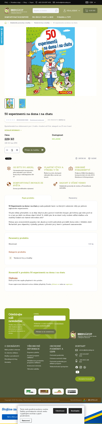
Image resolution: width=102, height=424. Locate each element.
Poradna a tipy (16, 2)
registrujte (69, 284)
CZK (91, 2)
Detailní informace (12, 130)
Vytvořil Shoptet (76, 400)
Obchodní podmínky (57, 355)
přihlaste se (55, 284)
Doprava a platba (33, 352)
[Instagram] (80, 366)
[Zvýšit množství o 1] (17, 150)
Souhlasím (75, 411)
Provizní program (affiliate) (33, 356)
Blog (25, 2)
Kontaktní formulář (85, 379)
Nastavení (26, 421)
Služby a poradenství (12, 356)
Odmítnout (60, 411)
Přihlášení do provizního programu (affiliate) (35, 362)
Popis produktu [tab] (28, 198)
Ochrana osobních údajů (58, 358)
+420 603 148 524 (84, 361)
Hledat (56, 10)
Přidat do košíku (32, 150)
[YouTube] (77, 371)
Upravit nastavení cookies (51, 400)
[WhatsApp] (84, 366)
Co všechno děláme (11, 353)
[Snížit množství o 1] (7, 150)
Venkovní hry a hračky (23, 258)
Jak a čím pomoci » (15, 417)
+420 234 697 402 (84, 355)
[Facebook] (76, 366)
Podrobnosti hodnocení (37, 120)
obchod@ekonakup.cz (86, 350)
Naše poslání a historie (12, 350)
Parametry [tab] (73, 198)
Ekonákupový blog (11, 359)
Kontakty (8, 362)
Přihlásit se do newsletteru (45, 332)
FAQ (6, 2)
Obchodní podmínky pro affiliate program (58, 362)
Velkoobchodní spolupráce (59, 366)
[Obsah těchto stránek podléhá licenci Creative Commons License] (72, 391)
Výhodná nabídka (33, 369)
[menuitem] (17, 17)
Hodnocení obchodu (34, 366)
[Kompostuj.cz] (44, 391)
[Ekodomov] (58, 391)
